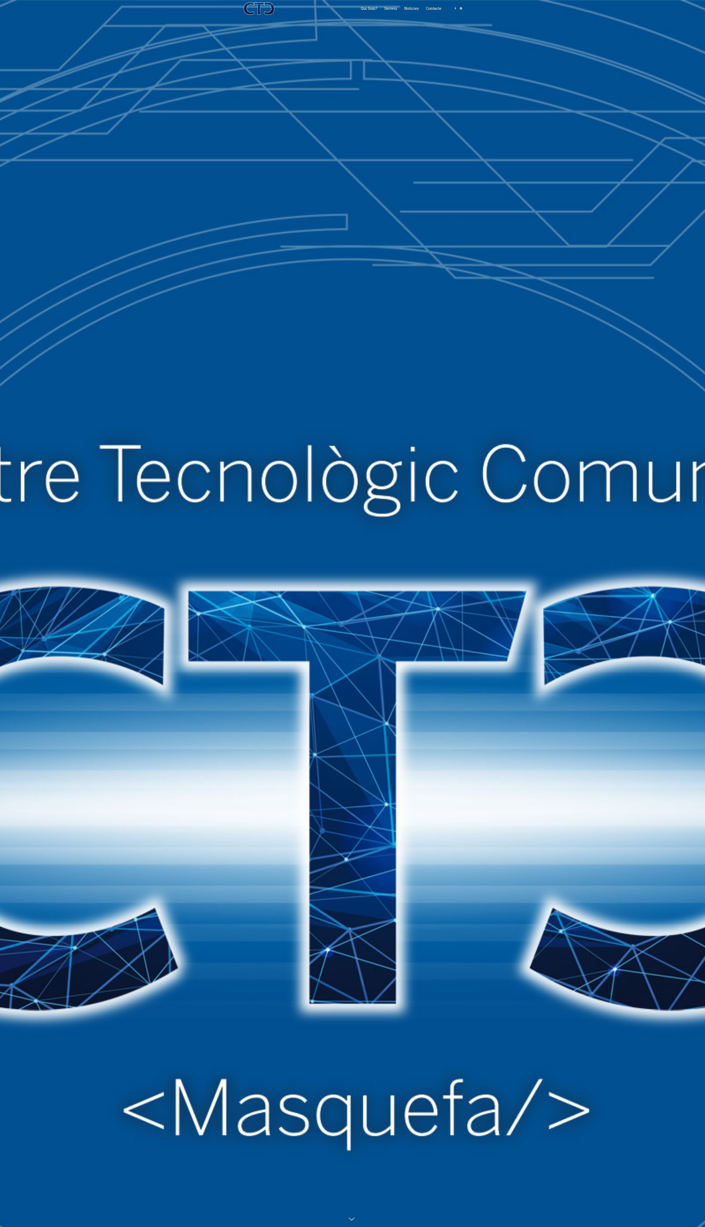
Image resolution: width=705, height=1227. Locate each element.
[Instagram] (461, 8)
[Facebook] (455, 8)
